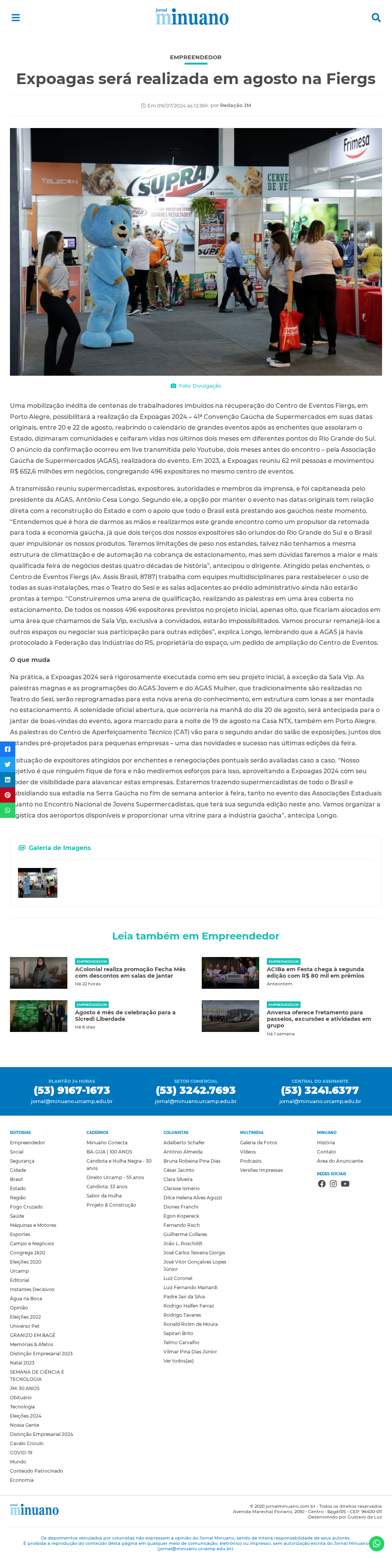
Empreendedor (27, 1142)
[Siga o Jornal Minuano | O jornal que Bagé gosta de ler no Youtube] (345, 1185)
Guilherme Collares (185, 1234)
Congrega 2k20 (27, 1253)
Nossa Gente (24, 1425)
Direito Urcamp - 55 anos (115, 1177)
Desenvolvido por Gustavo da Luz (345, 1517)
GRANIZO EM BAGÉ (33, 1335)
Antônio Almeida (183, 1152)
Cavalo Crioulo (27, 1443)
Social (16, 1152)
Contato (326, 1152)
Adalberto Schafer (184, 1142)
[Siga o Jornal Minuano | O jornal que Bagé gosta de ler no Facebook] (322, 1185)
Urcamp (19, 1271)
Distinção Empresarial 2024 (41, 1434)
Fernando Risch (181, 1225)
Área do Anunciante (340, 1161)
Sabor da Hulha (104, 1196)
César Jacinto (178, 1170)
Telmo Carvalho (181, 1342)
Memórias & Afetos (31, 1344)
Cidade (18, 1170)
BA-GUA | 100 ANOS (109, 1152)
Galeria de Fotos (258, 1142)
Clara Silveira (178, 1179)
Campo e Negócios (32, 1243)
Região (18, 1197)
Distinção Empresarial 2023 (41, 1353)
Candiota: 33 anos (107, 1186)
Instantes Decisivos (32, 1289)
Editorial (19, 1280)
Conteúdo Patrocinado (36, 1471)
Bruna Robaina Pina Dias (191, 1161)
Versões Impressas (261, 1170)
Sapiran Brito (178, 1333)
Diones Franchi (180, 1207)
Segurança (22, 1161)
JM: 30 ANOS (24, 1388)
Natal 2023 (22, 1363)
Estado (18, 1188)
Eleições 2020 (25, 1262)
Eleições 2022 (25, 1317)
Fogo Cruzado (26, 1207)
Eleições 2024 (25, 1416)
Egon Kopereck (181, 1216)
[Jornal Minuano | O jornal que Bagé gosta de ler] (196, 17)
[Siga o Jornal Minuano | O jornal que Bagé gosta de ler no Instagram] (333, 1185)
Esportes (20, 1234)
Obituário (21, 1397)
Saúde (17, 1216)
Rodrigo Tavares (182, 1315)
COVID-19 (21, 1452)
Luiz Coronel (177, 1278)
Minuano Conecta (107, 1142)
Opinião (19, 1308)
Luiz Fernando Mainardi (190, 1287)
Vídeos (248, 1152)
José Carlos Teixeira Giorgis (194, 1253)
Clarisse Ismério (181, 1188)
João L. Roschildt (183, 1243)
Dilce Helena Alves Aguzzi (192, 1197)
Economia (22, 1480)
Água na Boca (26, 1298)
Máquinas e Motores (33, 1225)
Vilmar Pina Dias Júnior (190, 1352)
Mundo (18, 1462)
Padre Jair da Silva (184, 1296)
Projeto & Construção (111, 1205)
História (326, 1142)
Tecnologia (22, 1407)
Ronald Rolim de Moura (190, 1324)
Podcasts (250, 1161)
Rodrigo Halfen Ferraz (188, 1306)
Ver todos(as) (178, 1361)
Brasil (16, 1179)
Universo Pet (24, 1326)
